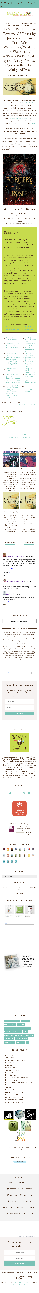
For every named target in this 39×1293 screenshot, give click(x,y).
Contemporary (10, 1024)
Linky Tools (21, 404)
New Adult (17, 1031)
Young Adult (26, 25)
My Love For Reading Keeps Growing (19, 1082)
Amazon (20, 327)
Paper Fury (9, 1085)
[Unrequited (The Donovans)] (12, 856)
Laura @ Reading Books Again (13, 358)
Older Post (29, 542)
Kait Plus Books (28, 387)
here (33, 123)
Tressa (18, 826)
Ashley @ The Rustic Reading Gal (12, 339)
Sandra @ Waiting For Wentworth (13, 387)
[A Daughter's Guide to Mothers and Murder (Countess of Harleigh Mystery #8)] (29, 856)
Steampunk (8, 1035)
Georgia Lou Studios (20, 1284)
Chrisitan (25, 1021)
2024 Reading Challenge (19, 823)
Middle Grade (25, 1028)
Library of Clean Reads (14, 1100)
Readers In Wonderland (14, 1092)
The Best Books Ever (13, 1087)
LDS (16, 1028)
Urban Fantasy (21, 1038)
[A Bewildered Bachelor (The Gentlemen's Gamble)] (24, 850)
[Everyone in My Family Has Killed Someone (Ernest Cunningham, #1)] (29, 850)
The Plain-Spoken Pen (13, 354)
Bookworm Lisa (11, 1080)
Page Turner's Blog (12, 1095)
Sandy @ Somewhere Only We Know (13, 391)
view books (29, 838)
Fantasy (25, 23)
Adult (6, 1021)
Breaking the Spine (18, 118)
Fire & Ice (9, 1072)
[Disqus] (19, 579)
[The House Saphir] (33, 850)
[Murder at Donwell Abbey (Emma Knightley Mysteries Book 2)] (4, 856)
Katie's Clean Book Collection (16, 1077)
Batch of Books (11, 1067)
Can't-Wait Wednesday (12, 23)
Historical (8, 1028)
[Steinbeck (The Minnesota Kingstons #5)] (24, 856)
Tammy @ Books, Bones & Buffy (29, 364)
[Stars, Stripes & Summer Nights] (16, 850)
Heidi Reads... (10, 1065)
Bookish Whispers (29, 391)
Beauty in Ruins (12, 348)
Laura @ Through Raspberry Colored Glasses (13, 376)
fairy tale (20, 1042)
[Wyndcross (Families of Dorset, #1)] (16, 856)
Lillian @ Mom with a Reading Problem (12, 363)
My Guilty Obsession (13, 1090)
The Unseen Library (11, 370)
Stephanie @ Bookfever (30, 354)
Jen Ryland (9, 1058)
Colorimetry (10, 1062)
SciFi (25, 1031)
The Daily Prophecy (12, 1070)
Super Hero (19, 1035)
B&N (8, 329)
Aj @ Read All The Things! (30, 375)
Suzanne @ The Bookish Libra (12, 344)
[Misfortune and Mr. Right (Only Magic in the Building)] (4, 862)
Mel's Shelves (10, 1075)
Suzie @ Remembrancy (30, 349)
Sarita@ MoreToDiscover (30, 339)
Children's (15, 1021)
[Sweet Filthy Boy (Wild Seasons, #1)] (8, 850)
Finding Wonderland (13, 1055)
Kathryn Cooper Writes (14, 1097)
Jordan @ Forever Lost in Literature (13, 381)
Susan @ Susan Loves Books (30, 382)
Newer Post (10, 542)
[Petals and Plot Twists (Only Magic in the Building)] (8, 862)
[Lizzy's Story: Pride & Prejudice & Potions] (4, 850)
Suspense (29, 1035)
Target (30, 329)
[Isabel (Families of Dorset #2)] (20, 856)
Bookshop (29, 327)
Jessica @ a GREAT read (30, 344)
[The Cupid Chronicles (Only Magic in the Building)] (16, 862)
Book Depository (18, 329)
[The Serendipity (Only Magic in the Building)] (12, 862)
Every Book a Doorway (11, 396)
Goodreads (11, 327)
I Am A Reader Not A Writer (15, 1060)
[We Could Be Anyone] (12, 850)
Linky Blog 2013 (32, 404)
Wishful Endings (29, 103)
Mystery (7, 1031)
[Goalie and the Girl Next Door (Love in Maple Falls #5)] (8, 856)
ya (27, 1042)
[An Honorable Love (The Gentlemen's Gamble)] (20, 850)
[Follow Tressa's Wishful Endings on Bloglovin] (19, 1163)
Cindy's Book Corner (30, 358)
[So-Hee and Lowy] (33, 856)
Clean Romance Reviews (14, 1102)
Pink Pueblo (30, 1273)
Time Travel (8, 1038)
